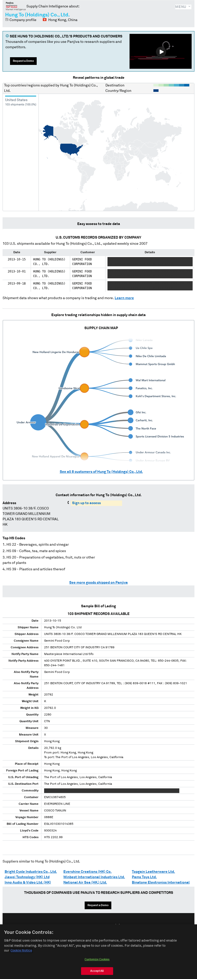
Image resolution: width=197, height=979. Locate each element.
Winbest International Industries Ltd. (94, 877)
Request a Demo (23, 61)
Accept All (97, 971)
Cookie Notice (21, 950)
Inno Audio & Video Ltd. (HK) (28, 882)
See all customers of (101, 472)
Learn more (124, 298)
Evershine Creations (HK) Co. (87, 872)
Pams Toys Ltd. (144, 877)
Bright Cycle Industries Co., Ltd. (31, 872)
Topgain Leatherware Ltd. (153, 872)
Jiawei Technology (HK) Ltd (27, 877)
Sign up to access (86, 503)
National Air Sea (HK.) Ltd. (85, 882)
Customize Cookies (97, 959)
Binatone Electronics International (161, 882)
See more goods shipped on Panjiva (98, 582)
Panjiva (15, 6)
